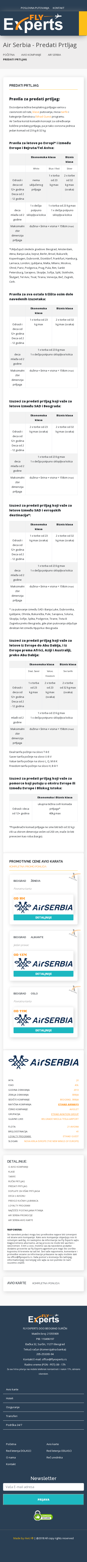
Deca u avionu (16, 1195)
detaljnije (43, 917)
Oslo (26, 993)
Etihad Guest (43, 116)
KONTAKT (58, 8)
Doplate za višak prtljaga (24, 1190)
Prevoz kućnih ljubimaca (23, 1200)
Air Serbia (54, 55)
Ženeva (27, 880)
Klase (11, 1171)
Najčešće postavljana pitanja (25, 1210)
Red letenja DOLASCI (18, 1451)
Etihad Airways (68, 1104)
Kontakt (11, 1464)
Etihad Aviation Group (65, 1114)
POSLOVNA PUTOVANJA (35, 8)
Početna (11, 1444)
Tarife (12, 1176)
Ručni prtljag (16, 1181)
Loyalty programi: (19, 1136)
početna (9, 55)
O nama (11, 1457)
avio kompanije (31, 55)
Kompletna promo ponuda (28, 866)
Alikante (28, 937)
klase (36, 112)
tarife (64, 112)
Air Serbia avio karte (20, 1220)
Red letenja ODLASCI (59, 1451)
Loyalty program (19, 1205)
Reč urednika (55, 1457)
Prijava (43, 1499)
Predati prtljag (17, 1186)
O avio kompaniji (18, 1166)
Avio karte (53, 1444)
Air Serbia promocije (20, 1215)
